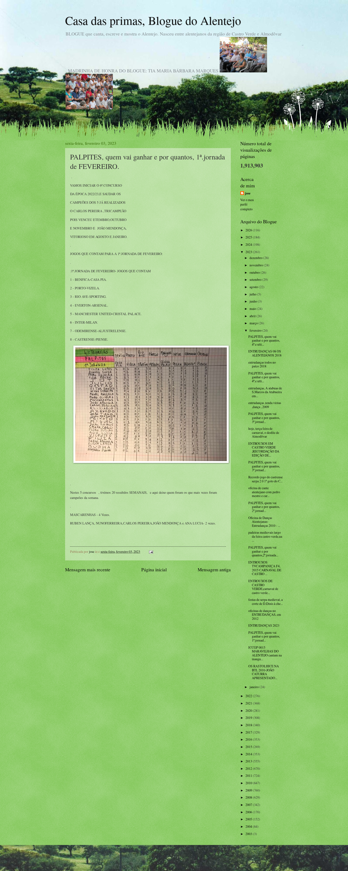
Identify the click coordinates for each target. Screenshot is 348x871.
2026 (249, 230)
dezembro (256, 257)
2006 (249, 812)
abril (253, 316)
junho (254, 301)
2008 (249, 797)
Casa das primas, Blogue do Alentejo (153, 20)
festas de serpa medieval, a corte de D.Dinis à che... (265, 601)
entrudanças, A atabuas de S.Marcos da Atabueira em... (265, 392)
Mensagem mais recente (87, 569)
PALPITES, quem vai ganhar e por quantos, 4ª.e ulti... (264, 340)
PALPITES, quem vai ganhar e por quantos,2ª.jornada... (263, 551)
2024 (249, 244)
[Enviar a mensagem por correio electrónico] (150, 551)
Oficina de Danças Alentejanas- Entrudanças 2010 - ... (264, 521)
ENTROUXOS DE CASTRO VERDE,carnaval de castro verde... (263, 587)
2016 (249, 739)
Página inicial (154, 569)
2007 (249, 804)
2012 (249, 768)
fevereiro (256, 330)
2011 (249, 775)
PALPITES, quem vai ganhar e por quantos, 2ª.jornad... (264, 507)
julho (253, 294)
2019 (249, 717)
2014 (249, 754)
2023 (249, 252)
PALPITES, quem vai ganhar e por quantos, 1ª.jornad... (264, 636)
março (254, 323)
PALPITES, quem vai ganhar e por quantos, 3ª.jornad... (264, 417)
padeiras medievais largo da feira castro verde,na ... (265, 536)
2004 (249, 826)
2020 (249, 710)
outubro (255, 272)
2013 (249, 761)
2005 (249, 819)
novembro (257, 265)
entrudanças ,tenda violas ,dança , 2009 (264, 404)
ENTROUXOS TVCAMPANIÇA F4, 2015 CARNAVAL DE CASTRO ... (264, 568)
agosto (254, 287)
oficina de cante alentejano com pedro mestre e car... (264, 492)
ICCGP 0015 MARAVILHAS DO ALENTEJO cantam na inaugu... (265, 653)
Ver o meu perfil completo (247, 204)
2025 (249, 237)
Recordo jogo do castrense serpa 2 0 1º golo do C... (265, 479)
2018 (249, 725)
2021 (249, 703)
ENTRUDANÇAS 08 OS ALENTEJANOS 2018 (264, 353)
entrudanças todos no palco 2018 (262, 364)
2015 (249, 746)
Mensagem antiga (214, 569)
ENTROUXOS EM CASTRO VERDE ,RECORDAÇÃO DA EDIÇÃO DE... (263, 449)
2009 (249, 790)
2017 (249, 732)
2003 (249, 833)
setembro (256, 279)
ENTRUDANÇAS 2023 (263, 625)
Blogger (200, 861)
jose (247, 193)
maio (253, 308)
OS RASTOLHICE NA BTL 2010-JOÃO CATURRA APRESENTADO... (263, 672)
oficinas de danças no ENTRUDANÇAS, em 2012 (264, 614)
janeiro (254, 687)
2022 (249, 696)
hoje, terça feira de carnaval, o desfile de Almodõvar (263, 432)
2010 (249, 783)
